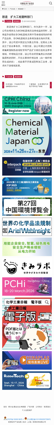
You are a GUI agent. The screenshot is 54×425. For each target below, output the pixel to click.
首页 (5, 407)
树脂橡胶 (17, 21)
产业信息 (8, 21)
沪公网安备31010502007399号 (39, 419)
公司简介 (39, 407)
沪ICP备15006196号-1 (15, 419)
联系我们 (47, 407)
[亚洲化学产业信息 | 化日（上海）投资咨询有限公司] (27, 3)
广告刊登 (30, 407)
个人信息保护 (27, 410)
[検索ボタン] (50, 3)
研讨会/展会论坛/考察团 (17, 407)
